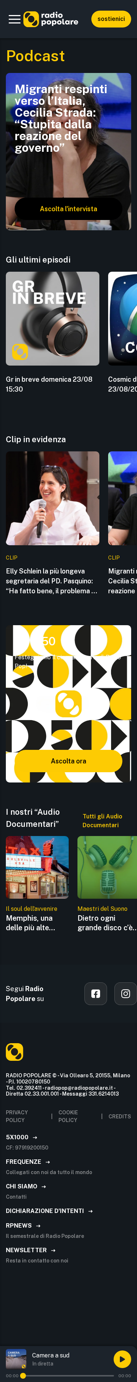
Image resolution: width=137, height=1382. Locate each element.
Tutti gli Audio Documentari (102, 821)
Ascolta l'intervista (68, 209)
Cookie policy (68, 1116)
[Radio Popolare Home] (50, 19)
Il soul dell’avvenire (31, 908)
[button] (14, 19)
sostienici (111, 18)
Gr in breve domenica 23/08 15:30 (49, 384)
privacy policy (17, 1116)
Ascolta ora (68, 761)
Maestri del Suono (102, 908)
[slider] (23, 1376)
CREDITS (120, 1116)
